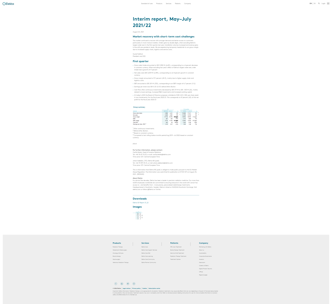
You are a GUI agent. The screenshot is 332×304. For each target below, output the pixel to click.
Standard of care (147, 3)
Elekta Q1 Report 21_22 (140, 203)
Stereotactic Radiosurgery (120, 250)
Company (187, 3)
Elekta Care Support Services (149, 250)
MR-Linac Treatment (176, 247)
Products (159, 3)
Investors (201, 259)
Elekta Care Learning (147, 256)
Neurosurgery (116, 259)
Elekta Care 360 (146, 253)
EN (311, 3)
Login (323, 3)
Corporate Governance (205, 256)
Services (168, 3)
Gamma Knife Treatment (177, 253)
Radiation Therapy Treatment (178, 256)
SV (315, 3)
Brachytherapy (117, 256)
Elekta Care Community (148, 259)
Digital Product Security (205, 268)
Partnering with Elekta (205, 247)
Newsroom (202, 262)
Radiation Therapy (118, 247)
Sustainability (202, 253)
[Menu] (328, 3)
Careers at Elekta (203, 265)
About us (201, 250)
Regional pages (203, 275)
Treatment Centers (175, 259)
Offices (201, 272)
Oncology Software (118, 253)
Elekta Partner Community (149, 262)
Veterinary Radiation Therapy (121, 262)
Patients (178, 3)
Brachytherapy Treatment (177, 250)
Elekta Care (145, 247)
